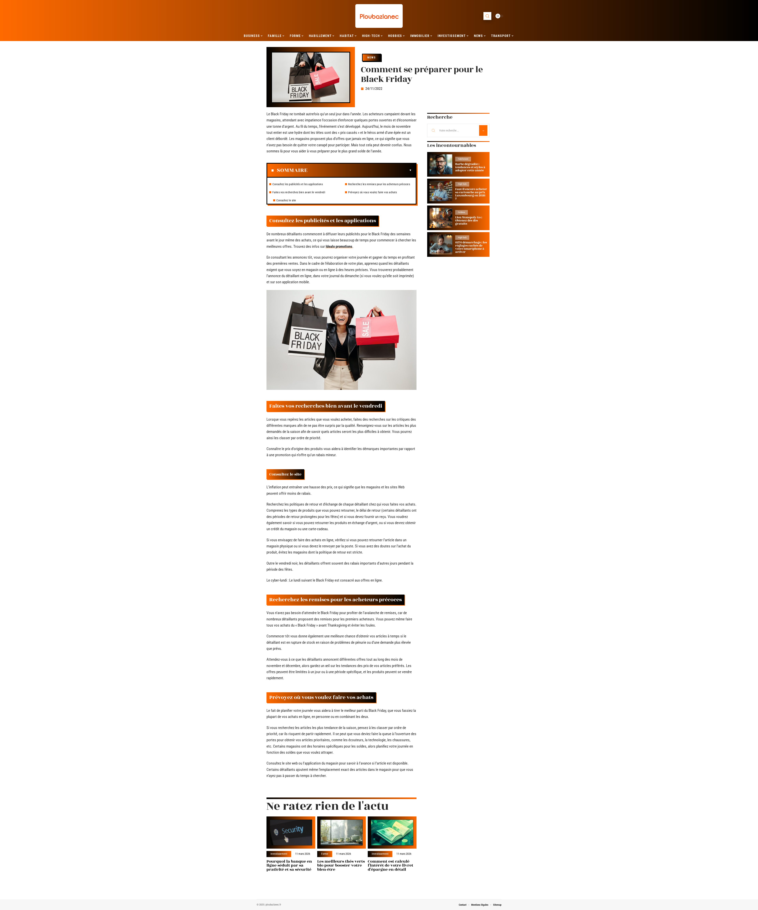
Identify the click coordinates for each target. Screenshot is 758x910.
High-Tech (462, 184)
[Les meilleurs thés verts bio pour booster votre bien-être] (342, 832)
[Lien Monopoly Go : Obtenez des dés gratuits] (441, 218)
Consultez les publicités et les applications (297, 184)
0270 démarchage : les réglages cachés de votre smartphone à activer (471, 247)
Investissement (278, 854)
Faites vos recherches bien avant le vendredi (298, 192)
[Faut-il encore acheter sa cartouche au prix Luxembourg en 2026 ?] (441, 191)
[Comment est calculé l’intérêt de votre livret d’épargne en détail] (392, 832)
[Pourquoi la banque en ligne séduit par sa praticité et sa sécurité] (291, 832)
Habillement (463, 159)
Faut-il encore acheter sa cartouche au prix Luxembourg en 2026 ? (471, 194)
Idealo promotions (339, 246)
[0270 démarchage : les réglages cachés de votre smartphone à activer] (441, 244)
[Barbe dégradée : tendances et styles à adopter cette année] (441, 164)
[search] (487, 16)
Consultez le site (286, 200)
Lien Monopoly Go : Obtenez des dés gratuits (468, 220)
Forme (324, 854)
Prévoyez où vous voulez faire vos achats (372, 192)
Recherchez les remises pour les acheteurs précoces (379, 184)
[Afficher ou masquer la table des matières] (360, 170)
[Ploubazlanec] (379, 16)
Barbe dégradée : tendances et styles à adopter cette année (470, 167)
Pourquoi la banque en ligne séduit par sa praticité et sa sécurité (289, 865)
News (371, 57)
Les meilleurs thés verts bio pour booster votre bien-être (341, 865)
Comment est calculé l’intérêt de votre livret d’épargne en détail (390, 865)
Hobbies (461, 212)
